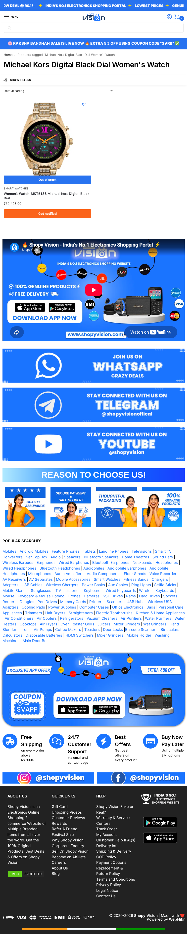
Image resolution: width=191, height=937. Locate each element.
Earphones (46, 562)
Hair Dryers (55, 613)
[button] (178, 17)
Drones (74, 596)
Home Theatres (135, 557)
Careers (59, 862)
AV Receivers (14, 579)
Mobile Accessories (73, 579)
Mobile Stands (15, 590)
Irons (26, 629)
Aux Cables (118, 584)
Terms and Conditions (115, 879)
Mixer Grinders (127, 624)
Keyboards (93, 590)
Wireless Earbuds (17, 562)
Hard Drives (149, 596)
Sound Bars (162, 557)
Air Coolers (47, 618)
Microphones (39, 573)
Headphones (166, 562)
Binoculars (170, 629)
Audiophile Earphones (126, 568)
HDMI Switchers (79, 635)
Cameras (91, 596)
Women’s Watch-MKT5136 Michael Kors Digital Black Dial (47, 196)
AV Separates (41, 579)
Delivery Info (107, 845)
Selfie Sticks (165, 584)
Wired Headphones (19, 568)
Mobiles (9, 551)
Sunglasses (41, 590)
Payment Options (111, 862)
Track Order (106, 829)
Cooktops (28, 624)
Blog (56, 873)
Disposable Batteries (44, 635)
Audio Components (104, 573)
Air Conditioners (19, 618)
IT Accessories (67, 590)
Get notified (47, 214)
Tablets (89, 551)
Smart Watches (16, 188)
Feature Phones (66, 551)
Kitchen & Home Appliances (160, 613)
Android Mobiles (34, 551)
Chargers (160, 579)
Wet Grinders (154, 624)
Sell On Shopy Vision (70, 851)
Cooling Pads (33, 607)
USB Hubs (135, 601)
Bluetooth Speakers (101, 557)
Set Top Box (36, 557)
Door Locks (113, 629)
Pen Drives (47, 601)
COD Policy (106, 857)
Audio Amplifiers (69, 573)
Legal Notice (107, 890)
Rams (131, 596)
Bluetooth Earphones (110, 562)
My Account (106, 834)
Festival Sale (63, 834)
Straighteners (81, 613)
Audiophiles (93, 568)
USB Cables (32, 584)
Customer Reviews (68, 817)
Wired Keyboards (121, 590)
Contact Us (106, 896)
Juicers (103, 624)
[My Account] (169, 17)
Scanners (115, 601)
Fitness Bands (136, 579)
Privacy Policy (108, 884)
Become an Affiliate (69, 857)
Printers (96, 601)
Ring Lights (141, 584)
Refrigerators (71, 618)
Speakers (72, 557)
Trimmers (33, 613)
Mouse (8, 596)
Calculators (12, 635)
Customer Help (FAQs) (115, 840)
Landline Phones (113, 551)
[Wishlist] (84, 104)
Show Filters (20, 80)
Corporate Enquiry (68, 845)
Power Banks (93, 584)
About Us (60, 868)
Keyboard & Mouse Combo (41, 596)
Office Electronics (127, 607)
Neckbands (142, 562)
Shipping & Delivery (113, 851)
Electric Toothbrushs (114, 613)
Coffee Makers (68, 629)
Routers (9, 601)
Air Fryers (48, 624)
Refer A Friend (64, 829)
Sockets (170, 596)
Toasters (92, 629)
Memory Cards (73, 601)
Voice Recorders (164, 573)
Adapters (10, 584)
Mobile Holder (139, 635)
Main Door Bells (37, 640)
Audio (55, 557)
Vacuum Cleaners (102, 618)
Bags (150, 607)
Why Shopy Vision (68, 840)
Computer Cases (94, 607)
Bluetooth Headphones (60, 568)
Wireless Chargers (62, 584)
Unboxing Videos (67, 812)
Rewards (59, 823)
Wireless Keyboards (156, 590)
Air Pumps (43, 629)
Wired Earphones (74, 562)
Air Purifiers (131, 618)
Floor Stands (135, 573)
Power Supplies (62, 607)
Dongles (27, 601)
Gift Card (60, 806)
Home (8, 55)
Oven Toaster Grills (77, 624)
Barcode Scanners (141, 629)
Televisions (142, 551)
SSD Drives (113, 596)
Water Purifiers (158, 618)
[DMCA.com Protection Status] (27, 874)
